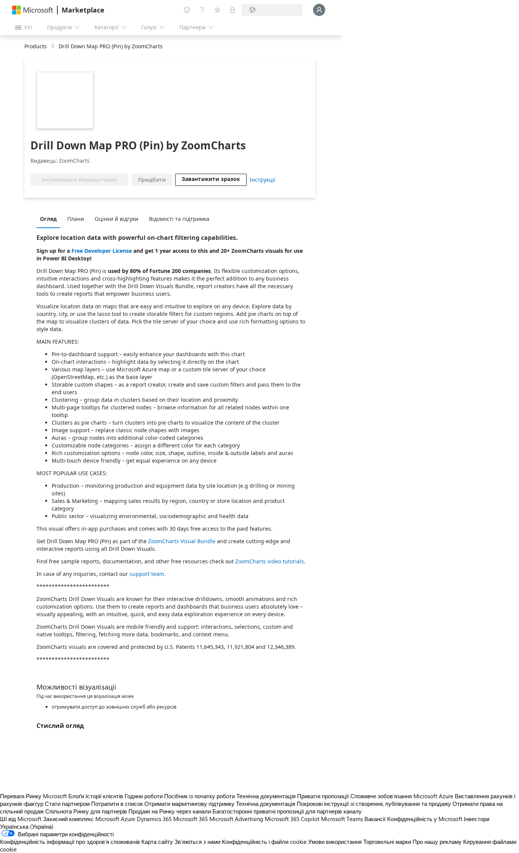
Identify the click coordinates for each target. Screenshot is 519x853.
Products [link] (35, 46)
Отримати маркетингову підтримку (189, 803)
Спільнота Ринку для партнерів (86, 811)
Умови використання (335, 841)
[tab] (50, 218)
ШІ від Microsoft (20, 819)
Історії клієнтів (104, 796)
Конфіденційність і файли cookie (264, 841)
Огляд (48, 218)
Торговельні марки (387, 841)
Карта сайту (157, 841)
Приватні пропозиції (323, 796)
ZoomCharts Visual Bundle (181, 541)
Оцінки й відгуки (116, 218)
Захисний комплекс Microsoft (81, 819)
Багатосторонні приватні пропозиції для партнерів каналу (287, 811)
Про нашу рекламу (437, 841)
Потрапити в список (117, 803)
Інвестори (476, 819)
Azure (128, 819)
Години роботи (144, 796)
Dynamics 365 (154, 819)
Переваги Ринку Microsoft (33, 796)
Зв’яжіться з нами (197, 841)
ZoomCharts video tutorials (269, 561)
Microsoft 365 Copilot (292, 819)
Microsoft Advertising (236, 819)
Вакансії (375, 819)
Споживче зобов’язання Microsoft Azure (402, 796)
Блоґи (76, 796)
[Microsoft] (32, 10)
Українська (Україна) (27, 826)
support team (147, 573)
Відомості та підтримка (179, 218)
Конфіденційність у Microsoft (424, 819)
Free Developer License (101, 250)
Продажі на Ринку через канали (169, 811)
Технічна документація (266, 796)
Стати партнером (67, 803)
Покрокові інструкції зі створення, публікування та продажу (374, 803)
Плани (75, 218)
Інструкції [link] (262, 179)
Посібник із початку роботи (199, 796)
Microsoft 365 (190, 819)
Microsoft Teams (342, 819)
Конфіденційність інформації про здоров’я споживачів (70, 841)
